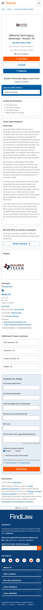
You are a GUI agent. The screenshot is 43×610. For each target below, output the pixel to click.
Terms (4, 604)
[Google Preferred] (38, 560)
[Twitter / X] (17, 560)
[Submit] (39, 548)
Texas (3, 9)
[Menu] (3, 3)
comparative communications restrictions (17, 501)
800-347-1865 (17, 313)
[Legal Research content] (39, 587)
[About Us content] (39, 567)
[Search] (39, 3)
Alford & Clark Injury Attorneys (23, 9)
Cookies (30, 604)
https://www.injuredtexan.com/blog (17, 324)
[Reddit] (31, 560)
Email (8, 451)
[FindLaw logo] (11, 3)
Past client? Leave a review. (21, 43)
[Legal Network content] (39, 593)
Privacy (11, 604)
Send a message (12, 316)
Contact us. (9, 533)
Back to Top (23, 508)
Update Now (16, 482)
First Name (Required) (11, 383)
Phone (18, 451)
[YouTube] (10, 560)
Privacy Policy (25, 463)
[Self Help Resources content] (39, 580)
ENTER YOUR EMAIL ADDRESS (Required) (16, 544)
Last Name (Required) (11, 393)
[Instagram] (24, 560)
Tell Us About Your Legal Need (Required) (19, 434)
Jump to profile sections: (12, 88)
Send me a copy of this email (17, 455)
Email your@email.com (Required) (16, 404)
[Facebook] (4, 560)
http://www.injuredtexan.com (15, 322)
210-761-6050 (19, 309)
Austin (9, 9)
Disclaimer (21, 604)
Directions (5, 306)
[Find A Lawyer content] (39, 574)
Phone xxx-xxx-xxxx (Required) (15, 414)
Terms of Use (11, 463)
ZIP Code (6, 424)
